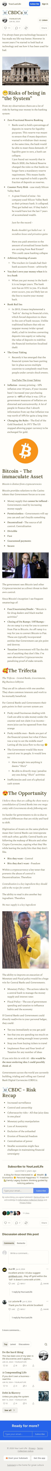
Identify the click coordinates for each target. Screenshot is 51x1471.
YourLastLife (15, 19)
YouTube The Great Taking (26, 380)
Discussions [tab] (24, 1344)
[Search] (46, 1344)
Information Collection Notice (30, 1200)
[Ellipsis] (47, 1269)
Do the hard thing (12, 1352)
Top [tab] (5, 1344)
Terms (40, 1448)
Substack (11, 1465)
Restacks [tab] (21, 1243)
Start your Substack (18, 1458)
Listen (45, 20)
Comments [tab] (9, 1243)
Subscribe (34, 4)
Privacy (32, 1448)
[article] (25, 1359)
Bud (10, 1269)
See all (8, 1410)
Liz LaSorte (13, 1301)
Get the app (39, 1458)
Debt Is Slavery (11, 1392)
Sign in (45, 4)
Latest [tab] (13, 1344)
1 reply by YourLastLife (22, 1292)
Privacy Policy (25, 1202)
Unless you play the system (15, 1396)
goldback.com (15, 1276)
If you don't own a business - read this (16, 1377)
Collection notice (25, 1451)
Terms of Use (39, 1197)
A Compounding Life (14, 1372)
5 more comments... (11, 1330)
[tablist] (14, 1243)
